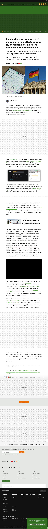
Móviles (24, 31)
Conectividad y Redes (36, 478)
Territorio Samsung (36, 473)
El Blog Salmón (14, 507)
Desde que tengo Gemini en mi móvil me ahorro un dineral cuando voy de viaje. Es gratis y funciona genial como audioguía (31, 222)
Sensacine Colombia (22, 521)
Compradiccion (5, 511)
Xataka (4, 496)
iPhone (33, 475)
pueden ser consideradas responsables (30, 286)
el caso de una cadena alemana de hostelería (23, 247)
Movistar (36, 31)
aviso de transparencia (13, 302)
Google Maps (32, 377)
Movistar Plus (30, 31)
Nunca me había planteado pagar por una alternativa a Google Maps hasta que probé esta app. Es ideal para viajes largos (23, 372)
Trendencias (5, 507)
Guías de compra (21, 473)
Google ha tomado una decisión (14, 300)
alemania (26, 377)
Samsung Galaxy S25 (24, 444)
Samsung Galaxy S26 (7, 31)
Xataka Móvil (5, 497)
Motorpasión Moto (41, 497)
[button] (13, 100)
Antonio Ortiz (28, 110)
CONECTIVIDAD (7, 4)
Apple (19, 471)
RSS (17, 461)
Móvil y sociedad (19, 377)
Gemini (20, 31)
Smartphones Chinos (22, 478)
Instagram (41, 4)
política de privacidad (18, 454)
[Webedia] (45, 1)
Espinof (22, 497)
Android (4, 475)
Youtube (44, 4)
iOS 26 (36, 444)
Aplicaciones (5, 473)
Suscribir (22, 452)
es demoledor (13, 159)
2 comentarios (10, 63)
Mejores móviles (15, 444)
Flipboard (39, 4)
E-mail (21, 63)
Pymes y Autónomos (14, 510)
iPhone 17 (31, 444)
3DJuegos (13, 496)
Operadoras (15, 31)
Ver (24, 402)
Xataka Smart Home (5, 501)
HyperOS (41, 31)
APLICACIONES (22, 4)
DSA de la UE (28, 283)
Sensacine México (24, 518)
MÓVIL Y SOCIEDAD (14, 4)
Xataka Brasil (5, 520)
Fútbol (45, 31)
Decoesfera (5, 509)
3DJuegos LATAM (15, 518)
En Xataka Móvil (24, 219)
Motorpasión (40, 496)
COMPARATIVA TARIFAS (31, 4)
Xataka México (5, 518)
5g (18, 475)
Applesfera (5, 499)
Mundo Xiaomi (5, 503)
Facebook (15, 63)
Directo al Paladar (33, 496)
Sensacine (22, 496)
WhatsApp (5, 478)
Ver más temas (6, 480)
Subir (42, 490)
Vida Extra (13, 497)
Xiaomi (33, 471)
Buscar (44, 486)
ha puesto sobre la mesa (18, 110)
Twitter (46, 4)
